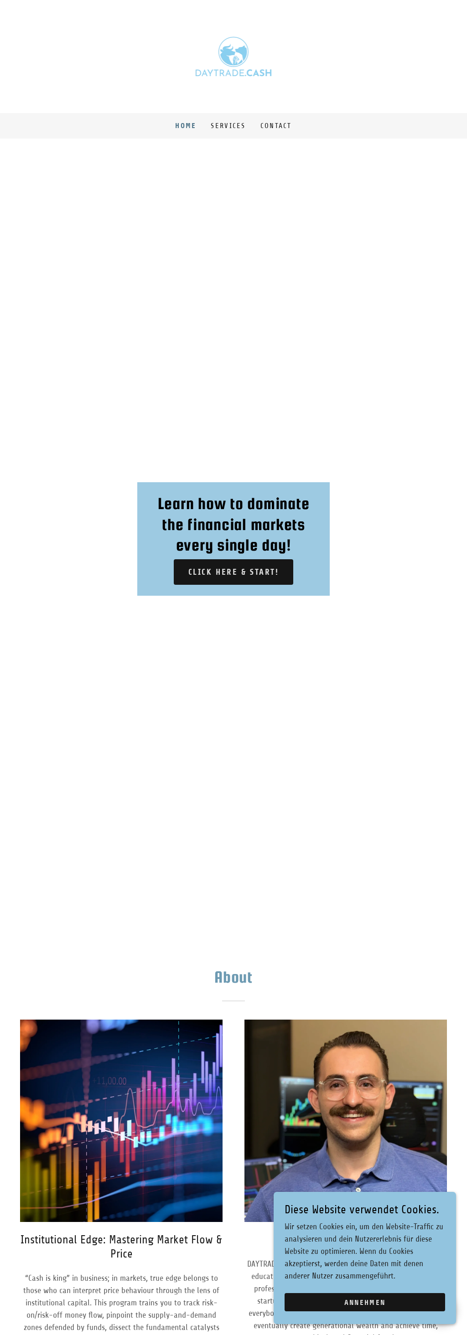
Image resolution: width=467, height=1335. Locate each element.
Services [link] (228, 126)
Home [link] (185, 125)
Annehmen (364, 1302)
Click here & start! (233, 572)
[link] (234, 56)
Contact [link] (276, 126)
